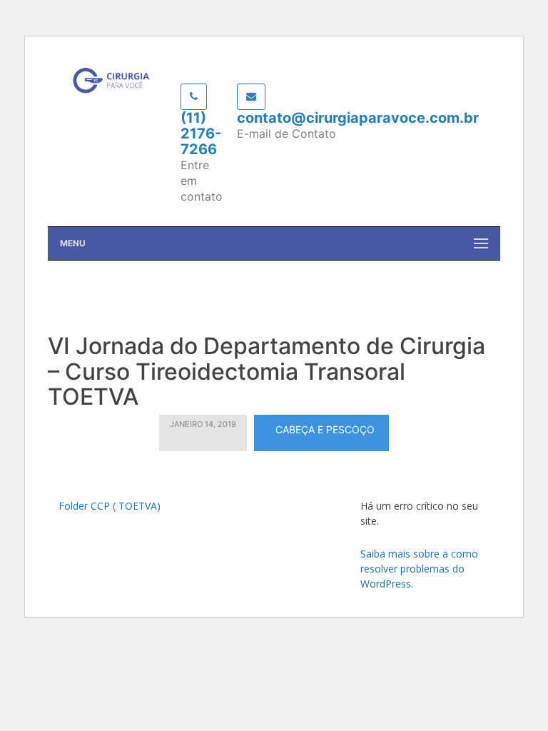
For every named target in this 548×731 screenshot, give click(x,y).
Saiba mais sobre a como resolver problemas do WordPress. (419, 568)
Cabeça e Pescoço (325, 429)
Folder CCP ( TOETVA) (110, 506)
